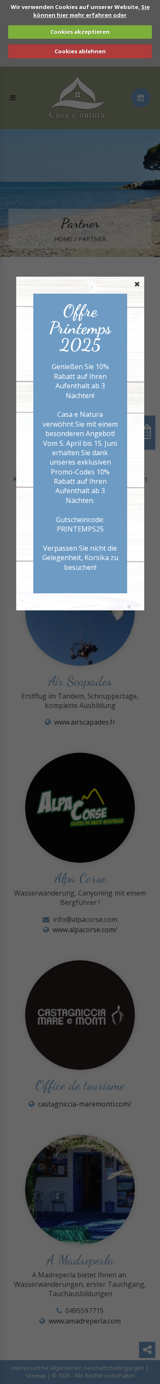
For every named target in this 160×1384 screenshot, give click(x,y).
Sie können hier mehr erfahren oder (91, 11)
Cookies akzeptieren (80, 31)
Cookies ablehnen (80, 51)
